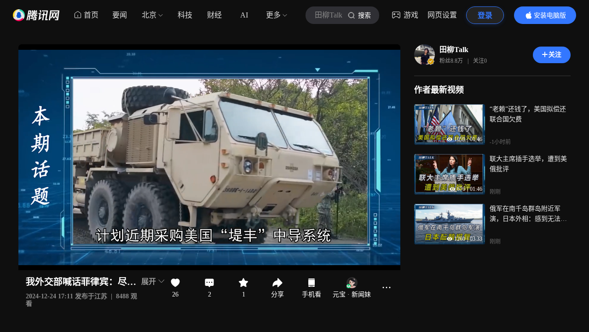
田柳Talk (453, 49)
